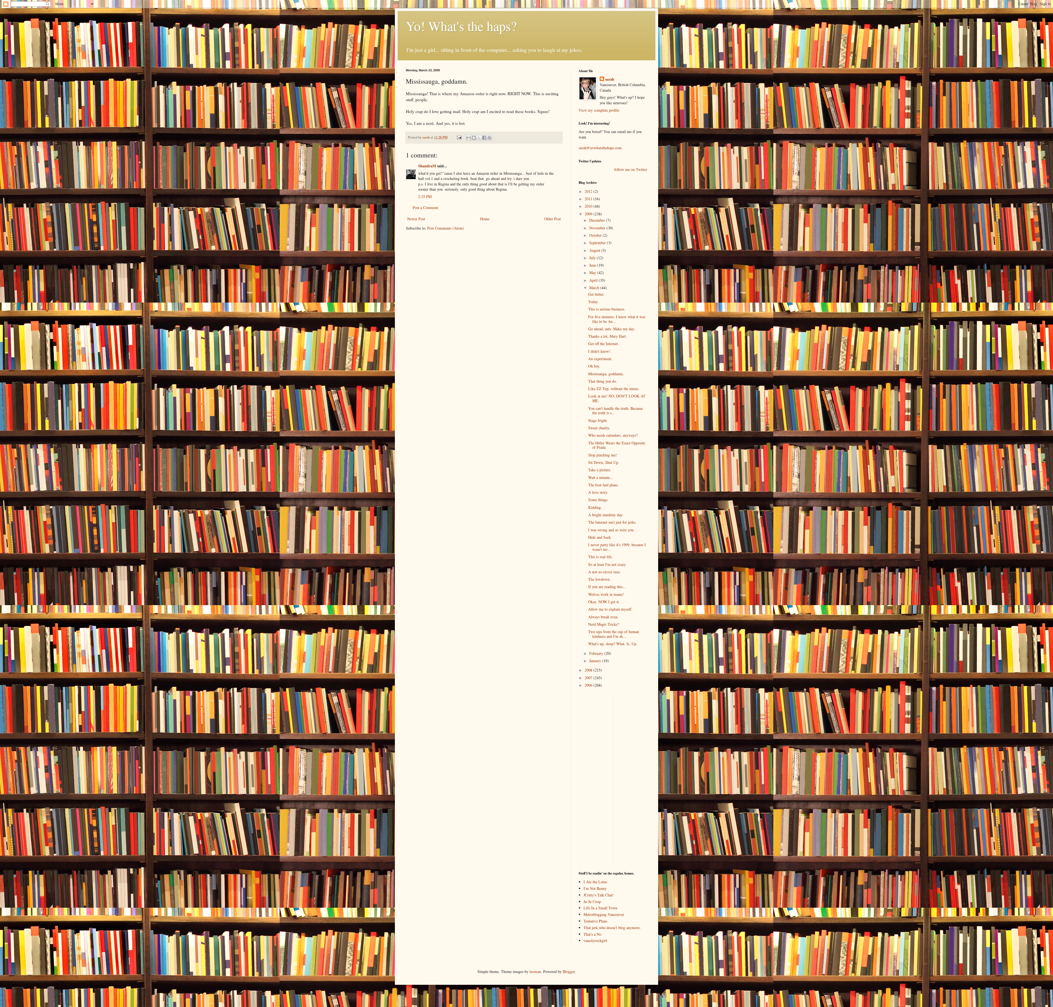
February (596, 653)
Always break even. (603, 616)
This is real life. (600, 556)
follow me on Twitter (630, 169)
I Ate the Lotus (595, 881)
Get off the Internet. (603, 343)
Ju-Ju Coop (592, 901)
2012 (589, 191)
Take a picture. (599, 469)
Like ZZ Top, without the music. (613, 388)
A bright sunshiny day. (605, 514)
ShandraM (427, 166)
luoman (535, 971)
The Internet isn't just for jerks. (612, 522)
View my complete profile (599, 110)
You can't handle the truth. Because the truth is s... (615, 411)
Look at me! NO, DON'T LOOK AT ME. (617, 398)
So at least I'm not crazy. (607, 564)
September (598, 242)
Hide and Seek (599, 537)
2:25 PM (425, 196)
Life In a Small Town (600, 907)
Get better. (596, 294)
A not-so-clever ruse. (604, 571)
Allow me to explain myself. (610, 609)
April (594, 280)
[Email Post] (459, 137)
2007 (589, 677)
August (595, 250)
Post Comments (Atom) (445, 228)
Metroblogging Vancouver (604, 914)
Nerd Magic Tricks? (603, 624)
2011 (589, 198)
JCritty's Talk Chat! (599, 895)
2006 (589, 685)
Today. (593, 301)
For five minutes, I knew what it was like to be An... (616, 319)
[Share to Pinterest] (489, 137)
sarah (426, 137)
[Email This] (468, 137)
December (597, 220)
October (596, 235)
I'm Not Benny (595, 888)
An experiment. (600, 358)
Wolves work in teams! (606, 594)
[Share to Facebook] (484, 137)
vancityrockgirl (595, 940)
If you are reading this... (607, 586)
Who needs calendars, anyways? (613, 435)
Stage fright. (598, 420)
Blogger (569, 971)
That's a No (592, 934)
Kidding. (595, 507)
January (595, 660)
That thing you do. (602, 381)
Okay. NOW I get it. (604, 601)
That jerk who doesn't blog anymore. (612, 927)
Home (484, 218)
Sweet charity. (599, 427)
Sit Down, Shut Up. (603, 462)
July (593, 257)
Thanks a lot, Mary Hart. (607, 336)
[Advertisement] (595, 779)
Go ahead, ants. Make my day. (611, 328)
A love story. (598, 492)
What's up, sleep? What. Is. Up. (612, 643)
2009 (589, 213)
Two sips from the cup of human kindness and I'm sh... (613, 634)
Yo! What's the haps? (461, 26)
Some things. (598, 499)
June (593, 265)
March (594, 287)
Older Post (552, 218)
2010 (589, 206)
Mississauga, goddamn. (606, 373)
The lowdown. (599, 579)
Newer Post (416, 218)
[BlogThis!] (474, 137)
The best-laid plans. (603, 484)
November (598, 227)
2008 (589, 670)
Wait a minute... (600, 477)
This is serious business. (606, 309)
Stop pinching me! (602, 455)
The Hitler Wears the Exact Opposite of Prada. (616, 445)
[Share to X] (479, 137)
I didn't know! (599, 351)
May (593, 272)
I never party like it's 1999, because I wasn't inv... (617, 547)
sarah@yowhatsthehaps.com (600, 147)
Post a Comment (425, 207)
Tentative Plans (595, 921)
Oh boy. (594, 366)
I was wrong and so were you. (611, 529)
